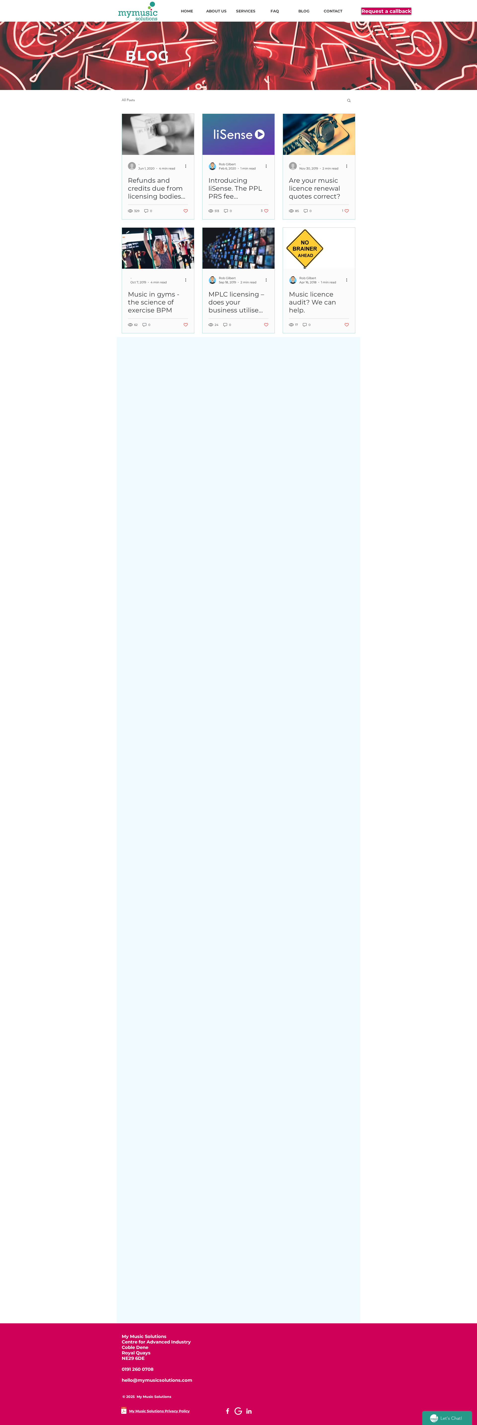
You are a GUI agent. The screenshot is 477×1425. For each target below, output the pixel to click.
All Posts (128, 100)
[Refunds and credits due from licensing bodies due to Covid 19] (158, 134)
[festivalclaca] (238, 1411)
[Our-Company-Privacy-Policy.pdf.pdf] (124, 1411)
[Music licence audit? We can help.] (319, 248)
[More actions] (187, 166)
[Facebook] (227, 1411)
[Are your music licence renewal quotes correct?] (319, 134)
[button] (349, 100)
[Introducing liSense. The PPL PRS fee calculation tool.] (238, 134)
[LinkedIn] (249, 1411)
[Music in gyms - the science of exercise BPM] (158, 248)
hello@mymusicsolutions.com (157, 1380)
